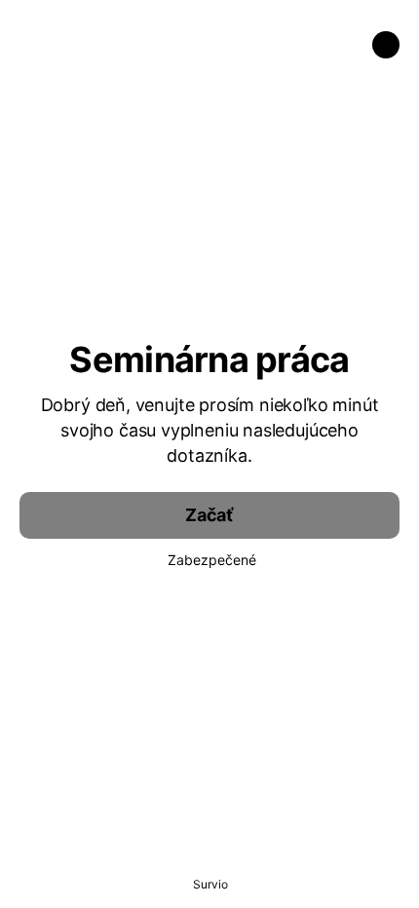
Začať (209, 515)
